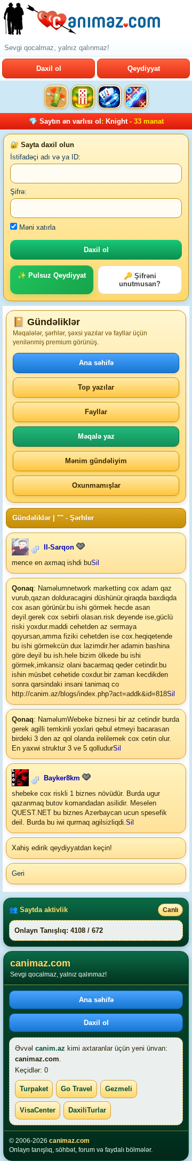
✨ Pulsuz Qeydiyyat (52, 275)
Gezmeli (118, 1089)
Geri (18, 873)
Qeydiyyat (143, 68)
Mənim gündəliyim (96, 461)
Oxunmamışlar (96, 485)
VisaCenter (37, 1110)
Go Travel (76, 1089)
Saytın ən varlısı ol (70, 121)
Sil (95, 563)
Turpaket (34, 1089)
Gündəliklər (31, 518)
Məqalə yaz (96, 436)
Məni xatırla (36, 227)
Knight (116, 121)
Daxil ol (48, 68)
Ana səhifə (96, 363)
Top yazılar (96, 387)
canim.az (50, 1048)
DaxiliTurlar (87, 1110)
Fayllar (96, 412)
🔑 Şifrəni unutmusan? (140, 280)
